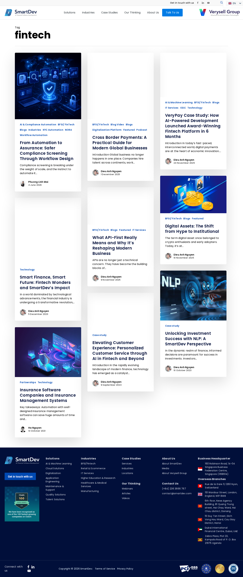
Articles (126, 493)
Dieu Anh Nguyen (111, 171)
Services (127, 463)
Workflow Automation (34, 135)
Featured (129, 129)
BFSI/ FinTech (66, 124)
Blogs (23, 129)
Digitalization (53, 473)
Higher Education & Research (98, 478)
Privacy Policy (125, 568)
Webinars (127, 488)
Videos (126, 498)
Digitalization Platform (107, 129)
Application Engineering (52, 479)
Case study (172, 325)
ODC (183, 107)
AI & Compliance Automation (38, 124)
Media (165, 468)
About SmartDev (172, 463)
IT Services (172, 107)
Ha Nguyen (34, 427)
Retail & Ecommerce (93, 468)
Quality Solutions (56, 494)
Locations (127, 473)
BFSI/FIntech (88, 463)
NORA (68, 129)
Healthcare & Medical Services (93, 484)
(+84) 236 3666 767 (174, 488)
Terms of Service (105, 568)
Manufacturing (90, 491)
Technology (194, 107)
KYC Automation (53, 129)
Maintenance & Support (55, 488)
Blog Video (117, 124)
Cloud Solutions (55, 468)
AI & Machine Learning (179, 102)
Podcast (141, 129)
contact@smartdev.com (177, 493)
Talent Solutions (55, 499)
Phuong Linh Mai (38, 182)
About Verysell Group (174, 473)
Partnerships (28, 382)
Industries (34, 129)
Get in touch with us (20, 476)
